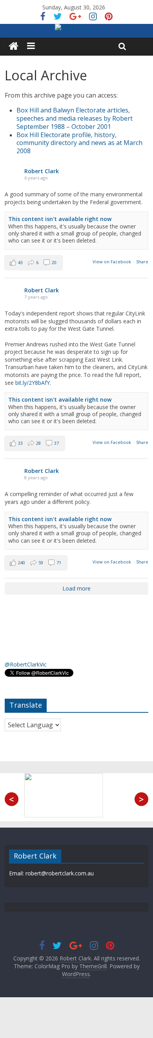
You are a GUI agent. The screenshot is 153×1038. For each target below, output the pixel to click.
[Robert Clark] (13, 46)
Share (142, 261)
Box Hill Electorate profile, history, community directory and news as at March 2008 (79, 143)
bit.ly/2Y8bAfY (32, 382)
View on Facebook (112, 261)
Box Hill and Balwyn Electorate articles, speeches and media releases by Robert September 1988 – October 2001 (74, 118)
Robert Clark (41, 171)
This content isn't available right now (59, 219)
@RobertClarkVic (26, 664)
